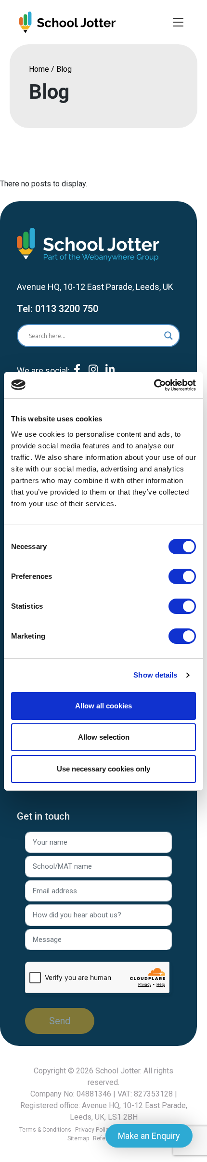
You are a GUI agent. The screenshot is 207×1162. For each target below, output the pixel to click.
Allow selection (103, 737)
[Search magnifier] (168, 335)
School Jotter (117, 1070)
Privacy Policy (93, 1129)
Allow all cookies (103, 706)
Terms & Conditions (45, 1129)
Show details (155, 675)
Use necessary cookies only (103, 769)
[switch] (182, 576)
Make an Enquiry (149, 1136)
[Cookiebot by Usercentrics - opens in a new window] (154, 385)
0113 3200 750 (66, 308)
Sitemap (78, 1138)
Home (39, 69)
